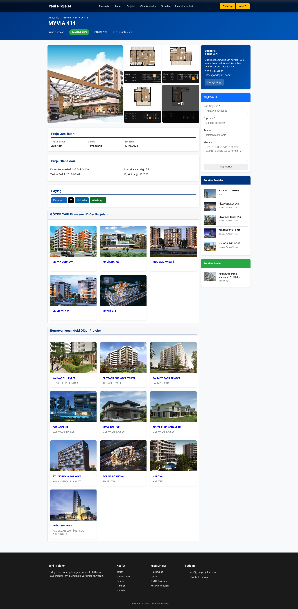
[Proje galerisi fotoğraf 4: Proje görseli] (142, 104)
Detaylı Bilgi (214, 82)
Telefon (208, 130)
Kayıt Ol (243, 6)
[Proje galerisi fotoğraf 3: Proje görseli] (180, 64)
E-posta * (209, 118)
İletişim (154, 576)
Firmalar (165, 6)
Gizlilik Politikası (159, 581)
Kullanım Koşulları (160, 585)
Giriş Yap (228, 6)
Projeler (130, 6)
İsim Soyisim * (212, 106)
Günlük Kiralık (148, 6)
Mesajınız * (210, 142)
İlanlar (118, 6)
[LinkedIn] (64, 582)
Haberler (121, 590)
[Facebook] (49, 582)
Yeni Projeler (59, 6)
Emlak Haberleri (184, 6)
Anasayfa (104, 6)
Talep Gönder (225, 166)
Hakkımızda (157, 572)
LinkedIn (82, 200)
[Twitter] (54, 582)
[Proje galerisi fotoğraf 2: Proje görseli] (142, 64)
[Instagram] (59, 582)
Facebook (59, 200)
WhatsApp (98, 200)
